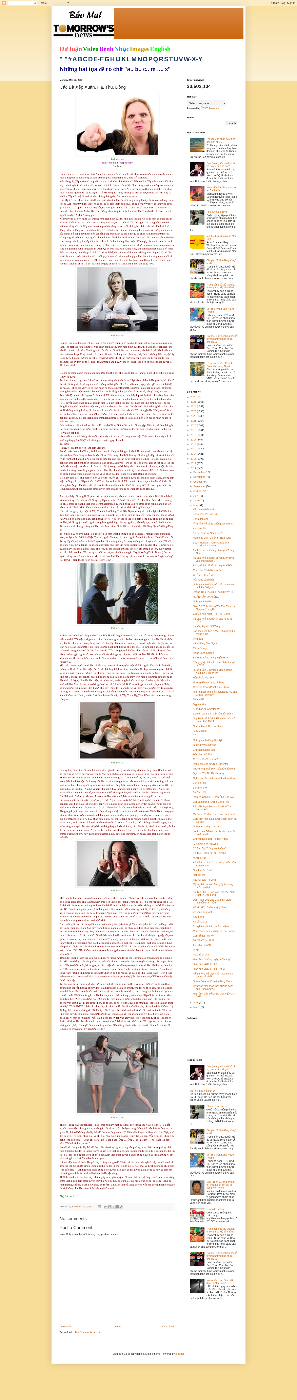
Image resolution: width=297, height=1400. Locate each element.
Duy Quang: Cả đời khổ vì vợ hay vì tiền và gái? (220, 165)
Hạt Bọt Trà (199, 875)
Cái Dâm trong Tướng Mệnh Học (211, 801)
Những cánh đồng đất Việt (207, 740)
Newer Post (67, 1326)
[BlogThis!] (110, 1207)
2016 (194, 444)
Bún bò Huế (199, 782)
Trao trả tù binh (201, 954)
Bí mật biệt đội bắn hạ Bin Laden (211, 926)
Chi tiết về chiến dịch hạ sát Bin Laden (214, 931)
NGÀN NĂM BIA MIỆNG (206, 596)
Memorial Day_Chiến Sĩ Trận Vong (212, 537)
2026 (194, 397)
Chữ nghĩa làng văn (204, 749)
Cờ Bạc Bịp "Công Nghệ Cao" (209, 848)
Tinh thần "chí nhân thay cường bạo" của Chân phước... (213, 987)
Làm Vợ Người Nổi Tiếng (207, 626)
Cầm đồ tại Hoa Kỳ (203, 935)
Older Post (168, 1326)
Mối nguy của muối (203, 579)
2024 (194, 406)
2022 (194, 416)
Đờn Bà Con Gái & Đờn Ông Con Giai (213, 797)
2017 (194, 439)
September (199, 486)
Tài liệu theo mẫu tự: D (202, 1090)
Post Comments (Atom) (87, 1332)
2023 (194, 411)
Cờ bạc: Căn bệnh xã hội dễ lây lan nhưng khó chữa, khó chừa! (221, 339)
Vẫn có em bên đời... (204, 509)
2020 (194, 425)
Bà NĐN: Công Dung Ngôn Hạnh (211, 657)
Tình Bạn (198, 638)
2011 (194, 468)
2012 (194, 463)
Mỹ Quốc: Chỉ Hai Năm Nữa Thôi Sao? (214, 814)
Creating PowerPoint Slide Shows (211, 687)
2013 (194, 458)
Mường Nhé (199, 858)
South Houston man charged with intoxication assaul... (211, 544)
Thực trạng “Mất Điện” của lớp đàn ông (214, 768)
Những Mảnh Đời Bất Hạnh (208, 726)
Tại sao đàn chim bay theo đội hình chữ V (220, 140)
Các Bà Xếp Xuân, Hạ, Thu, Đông (211, 613)
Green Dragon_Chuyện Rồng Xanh (212, 981)
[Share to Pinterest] (121, 1207)
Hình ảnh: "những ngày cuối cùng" (212, 959)
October (198, 481)
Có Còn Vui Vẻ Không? (206, 759)
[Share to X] (114, 1207)
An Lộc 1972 (200, 921)
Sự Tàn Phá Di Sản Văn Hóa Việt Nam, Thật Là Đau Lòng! (214, 893)
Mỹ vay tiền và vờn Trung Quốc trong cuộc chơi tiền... (213, 886)
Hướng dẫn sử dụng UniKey (208, 682)
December (199, 472)
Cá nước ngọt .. (201, 648)
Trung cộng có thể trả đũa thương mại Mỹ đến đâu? (220, 286)
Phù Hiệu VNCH (202, 945)
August (197, 491)
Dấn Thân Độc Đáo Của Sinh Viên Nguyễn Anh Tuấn (212, 901)
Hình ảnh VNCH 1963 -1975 (208, 964)
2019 (194, 430)
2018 (194, 435)
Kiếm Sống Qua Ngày (205, 643)
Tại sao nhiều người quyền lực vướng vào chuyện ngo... (214, 559)
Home (118, 1326)
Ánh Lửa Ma (199, 528)
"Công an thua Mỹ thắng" (206, 709)
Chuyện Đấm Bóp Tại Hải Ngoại (210, 838)
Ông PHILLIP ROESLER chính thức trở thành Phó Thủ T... (214, 720)
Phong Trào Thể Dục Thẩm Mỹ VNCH (213, 592)
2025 (194, 401)
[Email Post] (99, 1206)
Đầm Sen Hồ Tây (202, 754)
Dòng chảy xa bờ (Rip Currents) (210, 764)
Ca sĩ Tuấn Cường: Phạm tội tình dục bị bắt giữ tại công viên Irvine (220, 1184)
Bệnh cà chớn (200, 787)
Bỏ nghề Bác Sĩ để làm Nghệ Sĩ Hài (212, 565)
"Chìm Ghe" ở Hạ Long (205, 843)
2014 (194, 453)
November (199, 477)
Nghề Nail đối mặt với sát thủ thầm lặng (214, 778)
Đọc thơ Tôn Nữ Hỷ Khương (208, 773)
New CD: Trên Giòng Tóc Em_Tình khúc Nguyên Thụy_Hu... (215, 608)
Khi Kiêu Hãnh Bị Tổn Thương (209, 853)
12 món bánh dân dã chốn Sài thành (213, 713)
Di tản (196, 950)
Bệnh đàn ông (201, 519)
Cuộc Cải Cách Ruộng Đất (207, 570)
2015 (194, 449)
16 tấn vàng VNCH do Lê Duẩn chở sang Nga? (220, 364)
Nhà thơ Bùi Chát (202, 870)
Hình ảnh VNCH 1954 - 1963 (209, 969)
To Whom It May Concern (206, 826)
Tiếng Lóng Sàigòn (203, 653)
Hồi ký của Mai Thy (203, 677)
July (195, 496)
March (197, 1007)
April (196, 1002)
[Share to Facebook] (117, 1207)
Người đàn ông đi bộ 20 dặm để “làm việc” (219, 1281)
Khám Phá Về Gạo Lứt (205, 514)
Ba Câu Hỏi (199, 792)
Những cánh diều (202, 601)
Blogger (179, 1353)
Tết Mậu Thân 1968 (203, 940)
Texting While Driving (204, 745)
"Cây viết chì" (200, 730)
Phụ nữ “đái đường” (217, 211)
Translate (214, 108)
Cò (194, 735)
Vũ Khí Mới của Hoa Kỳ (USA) (209, 907)
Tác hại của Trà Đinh (204, 879)
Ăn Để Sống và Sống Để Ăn (208, 533)
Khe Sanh (198, 916)
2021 (194, 420)
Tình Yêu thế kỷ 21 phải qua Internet (213, 523)
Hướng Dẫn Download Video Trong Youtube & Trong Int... (212, 671)
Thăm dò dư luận (215, 1209)
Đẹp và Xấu (199, 704)
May (196, 505)
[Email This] (106, 1207)
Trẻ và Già (198, 699)
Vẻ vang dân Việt (202, 912)
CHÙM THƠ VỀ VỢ (203, 575)
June (196, 500)
